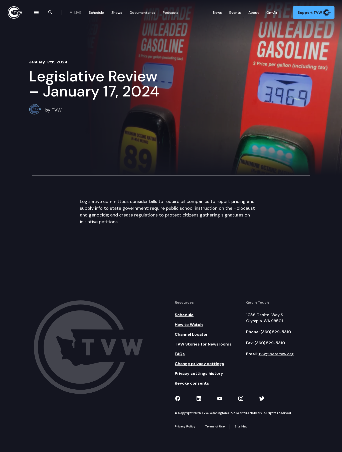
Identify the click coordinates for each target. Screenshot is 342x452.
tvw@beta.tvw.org (276, 354)
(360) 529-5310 (276, 331)
